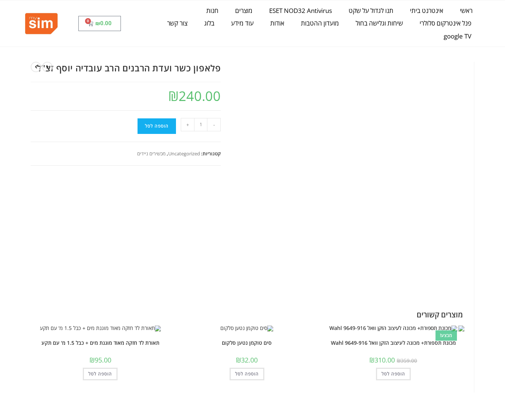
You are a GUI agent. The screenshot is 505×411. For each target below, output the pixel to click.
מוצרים (244, 10)
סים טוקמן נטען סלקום (247, 342)
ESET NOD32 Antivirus (300, 10)
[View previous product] (47, 67)
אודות (277, 23)
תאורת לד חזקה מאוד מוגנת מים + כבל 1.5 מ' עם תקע (100, 342)
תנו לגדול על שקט (371, 10)
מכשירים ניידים (151, 153)
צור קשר (177, 23)
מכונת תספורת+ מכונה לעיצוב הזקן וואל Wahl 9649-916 (393, 342)
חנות (212, 10)
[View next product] (36, 67)
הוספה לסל (157, 126)
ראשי (466, 10)
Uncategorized (184, 153)
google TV (457, 36)
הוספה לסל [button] (393, 374)
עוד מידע (242, 23)
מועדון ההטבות (320, 23)
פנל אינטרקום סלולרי (445, 23)
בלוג (209, 23)
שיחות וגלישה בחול (379, 23)
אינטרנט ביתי (426, 10)
